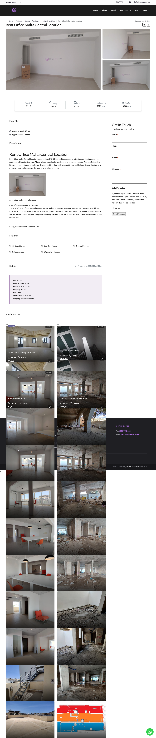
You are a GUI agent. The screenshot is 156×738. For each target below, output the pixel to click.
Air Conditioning (18, 246)
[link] (30, 344)
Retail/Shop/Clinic (49, 21)
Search (113, 10)
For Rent (19, 21)
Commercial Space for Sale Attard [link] (74, 398)
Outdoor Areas (18, 252)
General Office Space (32, 21)
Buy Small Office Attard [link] (69, 350)
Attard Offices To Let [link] (16, 398)
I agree (117, 208)
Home (95, 10)
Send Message (119, 214)
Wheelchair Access (52, 252)
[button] (144, 25)
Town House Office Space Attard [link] (21, 352)
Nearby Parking (82, 246)
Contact (145, 10)
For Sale (100, 326)
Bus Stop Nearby (51, 246)
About (104, 10)
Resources (124, 10)
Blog (136, 10)
